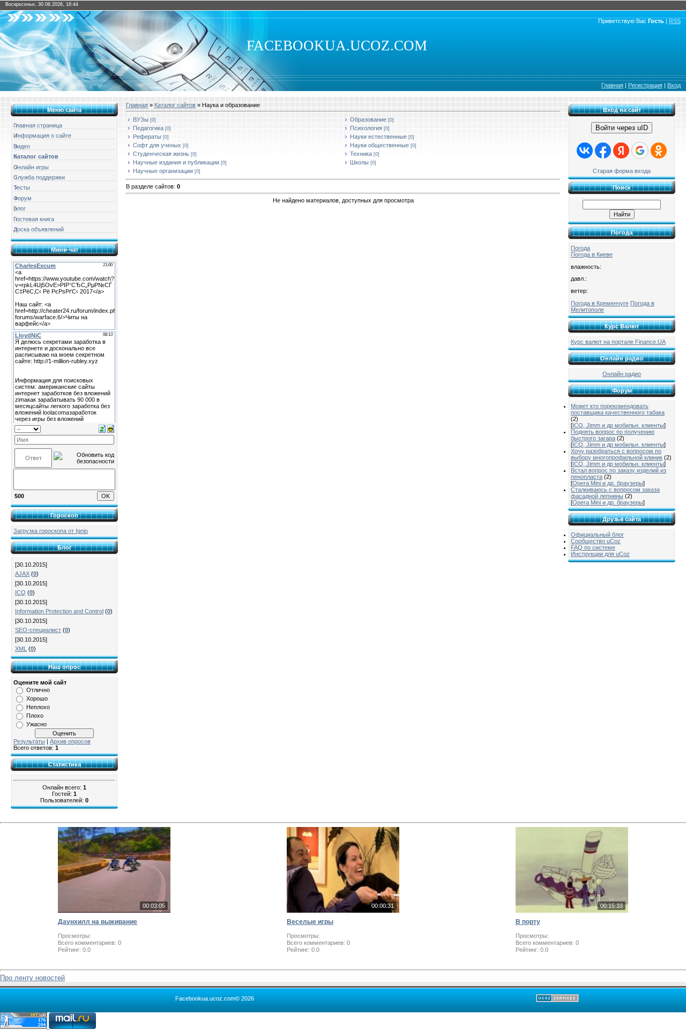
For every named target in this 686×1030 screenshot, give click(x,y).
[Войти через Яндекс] (621, 150)
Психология (366, 128)
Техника (361, 154)
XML (21, 648)
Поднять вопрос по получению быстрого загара (612, 434)
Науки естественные (378, 136)
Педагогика (148, 128)
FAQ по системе (593, 547)
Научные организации (163, 171)
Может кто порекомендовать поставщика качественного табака (618, 409)
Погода (580, 248)
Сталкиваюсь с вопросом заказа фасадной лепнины (615, 492)
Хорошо (37, 698)
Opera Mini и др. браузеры (607, 483)
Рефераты (147, 136)
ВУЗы (140, 119)
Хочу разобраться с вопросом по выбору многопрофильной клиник (616, 454)
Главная (612, 85)
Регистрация (645, 85)
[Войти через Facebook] (603, 150)
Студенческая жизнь (161, 154)
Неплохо (38, 707)
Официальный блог (597, 534)
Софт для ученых (157, 145)
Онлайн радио (621, 374)
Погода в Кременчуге (600, 303)
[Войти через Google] (639, 150)
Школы (359, 162)
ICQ (20, 592)
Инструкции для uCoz (600, 554)
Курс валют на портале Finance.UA (618, 342)
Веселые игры (310, 922)
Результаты (29, 741)
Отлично (38, 690)
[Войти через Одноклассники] (659, 150)
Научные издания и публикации (176, 162)
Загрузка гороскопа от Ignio (50, 531)
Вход (674, 85)
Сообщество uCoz (596, 541)
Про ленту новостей (32, 978)
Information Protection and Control (59, 611)
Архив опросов (70, 741)
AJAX (22, 573)
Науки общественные (379, 145)
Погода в (592, 254)
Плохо (34, 715)
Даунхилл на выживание (97, 922)
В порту (528, 922)
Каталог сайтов (175, 105)
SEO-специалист (38, 630)
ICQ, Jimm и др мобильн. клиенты (618, 425)
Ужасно (36, 724)
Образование (368, 119)
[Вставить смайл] (110, 428)
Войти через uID (621, 128)
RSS (675, 21)
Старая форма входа (622, 171)
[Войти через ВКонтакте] (585, 150)
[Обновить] (102, 428)
